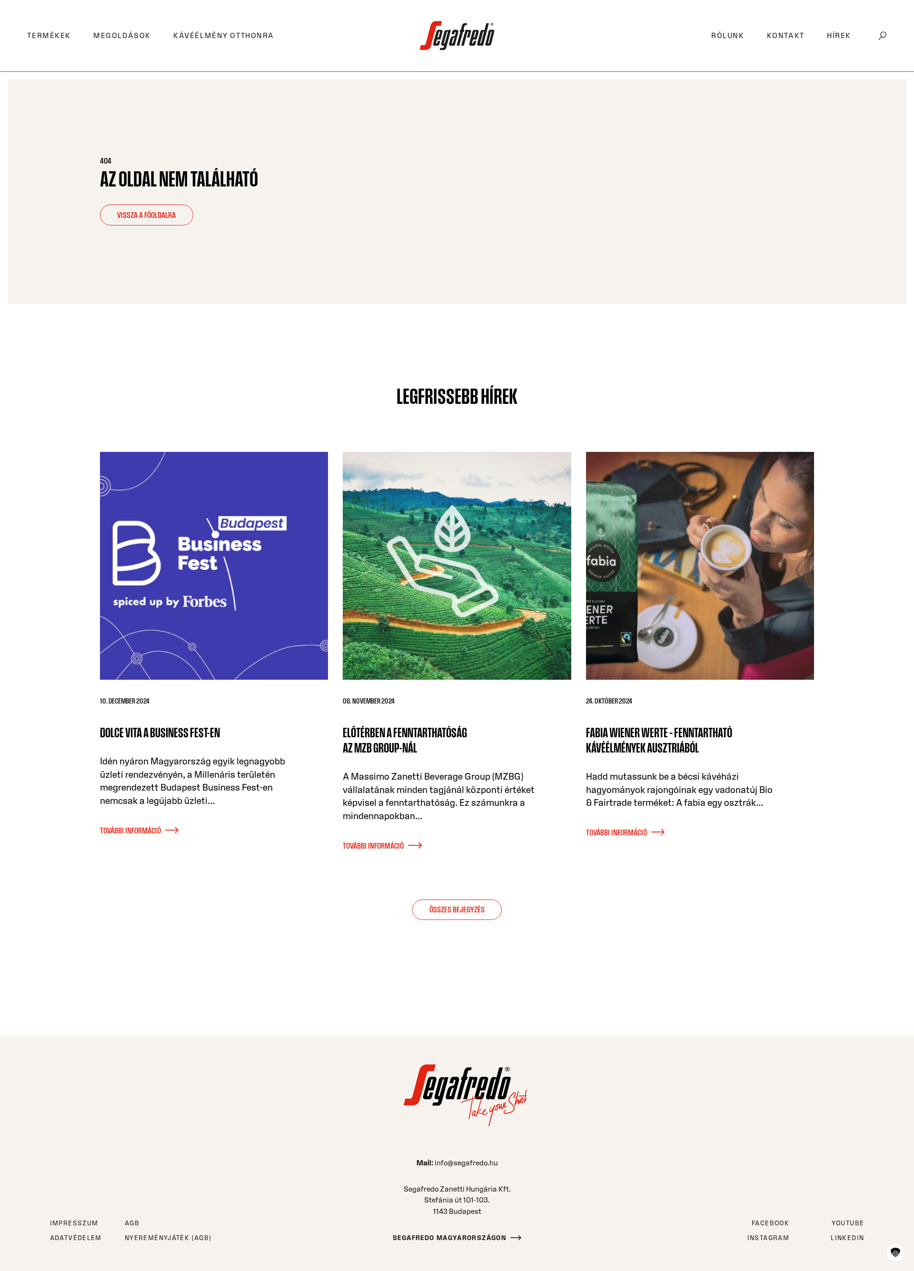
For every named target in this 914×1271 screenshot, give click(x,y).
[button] (895, 1252)
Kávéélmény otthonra (223, 35)
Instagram (768, 1238)
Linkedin (847, 1238)
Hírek (839, 35)
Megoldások (122, 35)
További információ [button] (130, 830)
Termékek (49, 35)
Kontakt (786, 35)
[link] (456, 35)
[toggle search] (882, 35)
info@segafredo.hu (466, 1163)
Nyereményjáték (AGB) (168, 1238)
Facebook (770, 1223)
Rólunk (727, 35)
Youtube (848, 1223)
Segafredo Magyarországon (450, 1238)
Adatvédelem (76, 1238)
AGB (132, 1223)
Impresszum (74, 1223)
